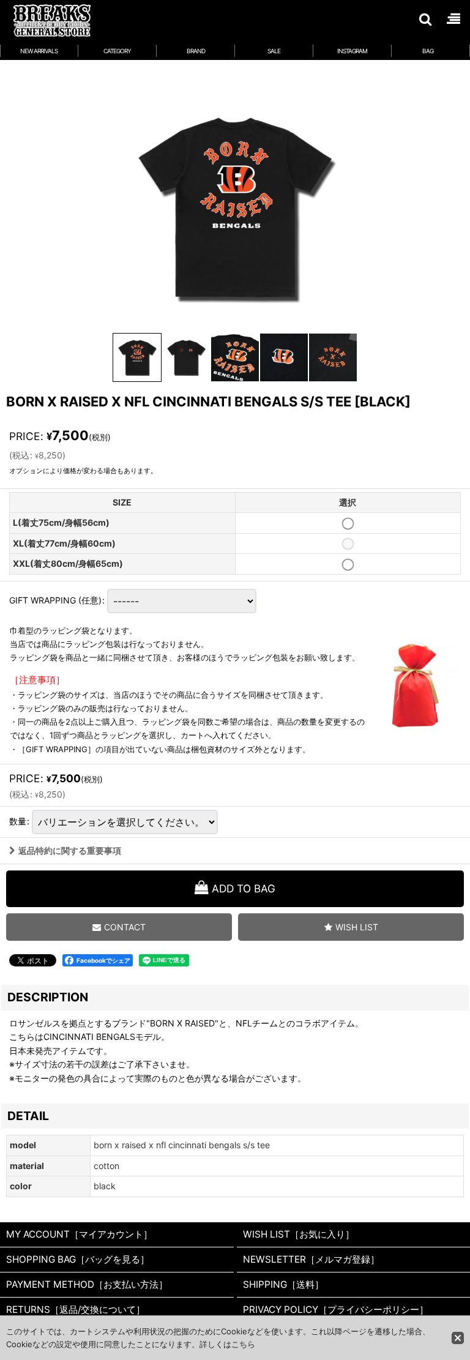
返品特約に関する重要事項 (69, 850)
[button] (425, 19)
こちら (243, 1344)
